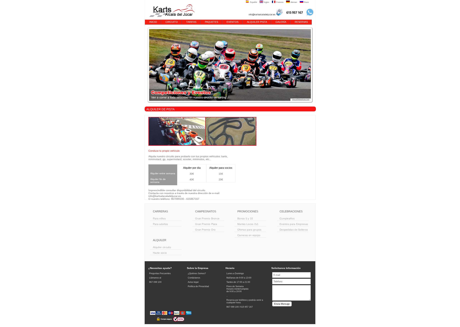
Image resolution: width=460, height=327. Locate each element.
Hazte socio (160, 252)
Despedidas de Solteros (294, 229)
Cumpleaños (287, 218)
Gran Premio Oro (205, 229)
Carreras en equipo (248, 235)
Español (253, 2)
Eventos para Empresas (294, 224)
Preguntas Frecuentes (160, 273)
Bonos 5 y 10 (245, 218)
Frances (280, 2)
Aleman (294, 2)
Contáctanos (194, 278)
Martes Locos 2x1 (248, 224)
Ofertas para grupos (249, 229)
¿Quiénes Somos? (197, 273)
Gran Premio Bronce (207, 218)
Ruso (306, 2)
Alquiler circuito (162, 247)
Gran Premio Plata (206, 224)
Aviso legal (193, 282)
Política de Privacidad (198, 286)
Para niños (159, 218)
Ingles (266, 2)
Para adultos (160, 224)
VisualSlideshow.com (300, 99)
